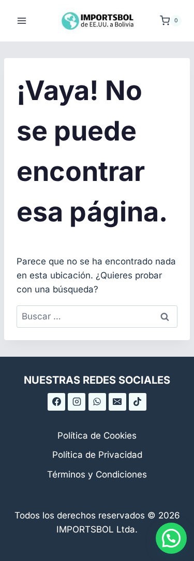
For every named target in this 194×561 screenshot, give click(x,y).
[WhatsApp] (97, 402)
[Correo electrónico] (117, 402)
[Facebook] (56, 402)
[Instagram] (76, 402)
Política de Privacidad (97, 455)
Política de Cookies (97, 435)
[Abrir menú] (22, 20)
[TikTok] (137, 402)
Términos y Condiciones (97, 474)
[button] (171, 538)
